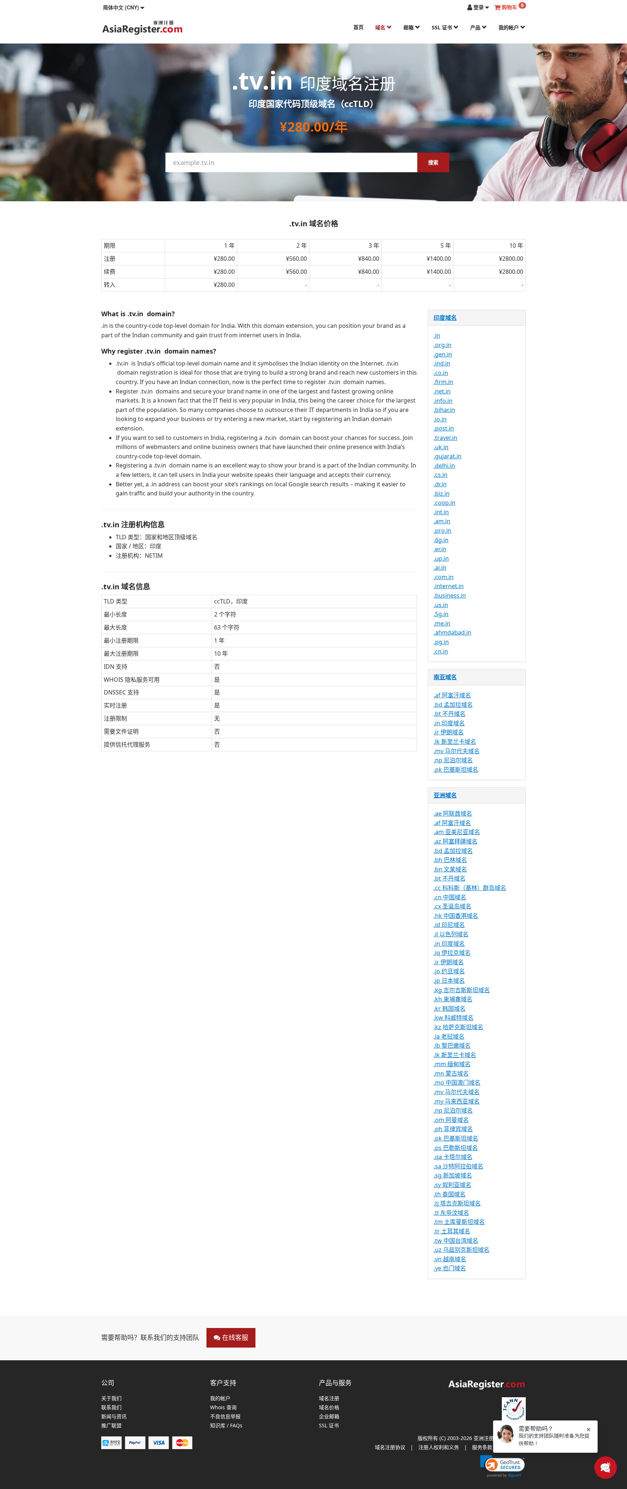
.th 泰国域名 (450, 1194)
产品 (476, 27)
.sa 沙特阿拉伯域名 (458, 1166)
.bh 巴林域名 (450, 860)
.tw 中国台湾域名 (456, 1241)
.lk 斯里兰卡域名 (455, 742)
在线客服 (234, 1337)
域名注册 (329, 1398)
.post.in (444, 428)
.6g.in (441, 540)
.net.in (442, 391)
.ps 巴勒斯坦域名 (456, 1148)
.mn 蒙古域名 (451, 1073)
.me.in (442, 623)
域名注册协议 (390, 1447)
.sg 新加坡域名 (453, 1175)
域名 (381, 27)
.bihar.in (444, 410)
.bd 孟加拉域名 (453, 705)
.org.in (442, 345)
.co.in (441, 373)
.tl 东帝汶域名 (451, 1213)
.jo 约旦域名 (449, 971)
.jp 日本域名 (449, 981)
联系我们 (111, 1408)
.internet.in (449, 586)
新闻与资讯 (114, 1417)
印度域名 (445, 318)
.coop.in (444, 503)
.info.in (443, 401)
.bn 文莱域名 (450, 869)
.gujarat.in (448, 456)
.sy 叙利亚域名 (452, 1185)
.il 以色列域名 (451, 934)
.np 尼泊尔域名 (453, 760)
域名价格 (329, 1408)
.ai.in (440, 568)
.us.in (441, 605)
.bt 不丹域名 (450, 714)
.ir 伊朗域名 (449, 732)
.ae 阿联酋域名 (453, 813)
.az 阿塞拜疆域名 (456, 841)
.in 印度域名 (449, 723)
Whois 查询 (223, 1408)
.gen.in (443, 354)
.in (437, 335)
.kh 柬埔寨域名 (453, 999)
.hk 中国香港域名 (456, 916)
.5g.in (441, 614)
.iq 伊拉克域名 (452, 953)
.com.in (444, 577)
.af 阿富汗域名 (452, 695)
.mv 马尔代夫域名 (457, 751)
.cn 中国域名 (450, 897)
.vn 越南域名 (450, 1259)
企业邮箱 (329, 1417)
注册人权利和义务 (438, 1447)
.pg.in (441, 642)
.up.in (441, 558)
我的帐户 (509, 27)
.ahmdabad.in (452, 632)
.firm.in (443, 382)
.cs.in (440, 475)
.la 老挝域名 (449, 1036)
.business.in (450, 595)
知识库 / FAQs (226, 1426)
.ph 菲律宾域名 (453, 1129)
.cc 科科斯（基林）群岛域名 (470, 888)
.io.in (440, 419)
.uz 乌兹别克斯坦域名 (461, 1250)
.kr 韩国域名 (450, 1008)
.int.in (441, 512)
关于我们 (111, 1398)
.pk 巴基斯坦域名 (456, 770)
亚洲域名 (445, 795)
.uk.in (441, 447)
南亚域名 (445, 677)
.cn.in (441, 651)
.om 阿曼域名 (451, 1120)
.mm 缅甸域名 (452, 1064)
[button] (123, 7)
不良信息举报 (225, 1417)
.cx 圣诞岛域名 (452, 906)
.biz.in (442, 494)
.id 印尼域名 (449, 925)
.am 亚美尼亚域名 (457, 832)
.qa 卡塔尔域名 (453, 1157)
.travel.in (445, 438)
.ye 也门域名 (450, 1268)
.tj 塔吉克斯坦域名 (457, 1203)
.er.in (440, 549)
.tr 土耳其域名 (452, 1231)
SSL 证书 (443, 27)
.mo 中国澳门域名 (457, 1082)
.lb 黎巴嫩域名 (452, 1045)
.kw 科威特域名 (454, 1018)
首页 (358, 27)
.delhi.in (444, 466)
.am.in (442, 521)
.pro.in (442, 531)
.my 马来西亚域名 (457, 1101)
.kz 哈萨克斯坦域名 (458, 1027)
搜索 (433, 162)
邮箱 (409, 27)
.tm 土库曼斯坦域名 (459, 1222)
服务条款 (482, 1447)
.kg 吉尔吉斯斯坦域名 (462, 990)
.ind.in (442, 363)
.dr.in (440, 484)
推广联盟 (111, 1426)
